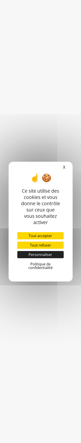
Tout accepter (40, 235)
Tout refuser (40, 245)
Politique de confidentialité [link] (40, 266)
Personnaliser (40, 254)
